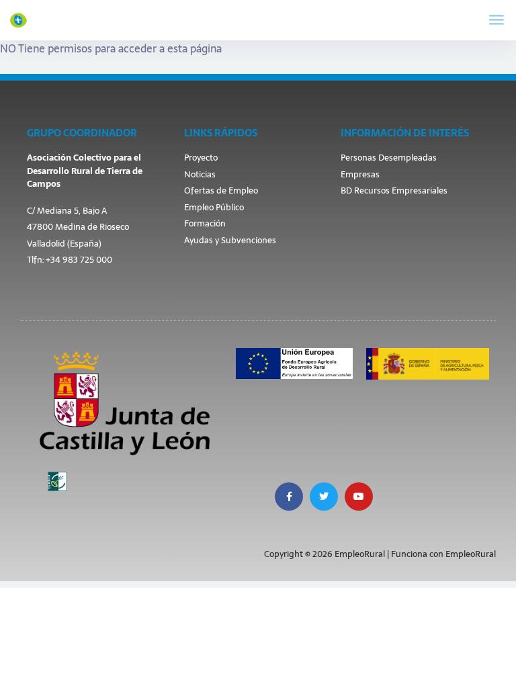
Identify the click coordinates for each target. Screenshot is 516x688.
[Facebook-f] (289, 496)
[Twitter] (324, 496)
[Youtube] (359, 496)
